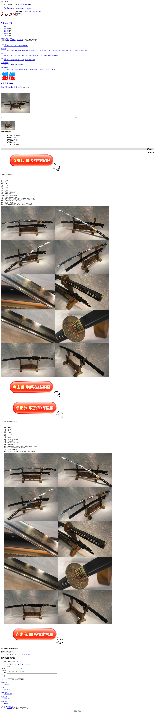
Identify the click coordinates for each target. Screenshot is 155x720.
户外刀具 (13, 40)
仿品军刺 (31, 50)
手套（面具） (14, 69)
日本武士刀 (20, 40)
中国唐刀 (6, 32)
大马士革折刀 (13, 55)
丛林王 (31, 12)
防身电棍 (6, 30)
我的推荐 (28, 9)
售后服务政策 (8, 689)
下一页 (25, 654)
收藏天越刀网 (4, 1)
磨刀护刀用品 (51, 69)
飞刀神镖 (44, 55)
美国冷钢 (20, 64)
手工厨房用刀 (75, 50)
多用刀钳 (50, 55)
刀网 (5, 26)
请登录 (22, 4)
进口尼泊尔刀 (8, 64)
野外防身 (3, 44)
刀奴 (24, 12)
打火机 (40, 69)
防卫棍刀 (42, 50)
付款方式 (6, 35)
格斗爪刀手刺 (38, 55)
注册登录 (6, 684)
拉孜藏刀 (27, 60)
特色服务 (4, 701)
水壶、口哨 (29, 69)
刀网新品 (6, 28)
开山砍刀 (20, 50)
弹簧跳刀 (31, 55)
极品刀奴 (36, 50)
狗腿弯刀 (6, 33)
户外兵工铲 (7, 69)
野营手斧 (68, 50)
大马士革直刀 (13, 50)
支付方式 (4, 692)
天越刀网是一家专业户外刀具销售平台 (12, 87)
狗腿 (34, 12)
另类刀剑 (32, 60)
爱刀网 (11, 706)
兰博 (40, 12)
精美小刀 (3, 53)
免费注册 (27, 4)
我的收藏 (23, 9)
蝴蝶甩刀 (20, 55)
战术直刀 (6, 50)
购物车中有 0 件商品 (6, 38)
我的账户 (6, 7)
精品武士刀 (17, 139)
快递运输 (6, 698)
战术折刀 (6, 55)
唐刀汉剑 (6, 60)
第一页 (17, 654)
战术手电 (35, 69)
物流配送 (4, 697)
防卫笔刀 (25, 55)
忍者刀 (63, 50)
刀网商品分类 (6, 23)
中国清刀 (12, 60)
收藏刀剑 (3, 58)
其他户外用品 (4, 67)
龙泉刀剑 (17, 60)
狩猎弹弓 (25, 46)
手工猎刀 (58, 50)
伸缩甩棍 (12, 46)
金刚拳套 (55, 55)
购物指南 (4, 683)
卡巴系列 (14, 64)
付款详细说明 (8, 694)
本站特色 (6, 703)
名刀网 (6, 706)
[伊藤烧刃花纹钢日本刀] (15, 116)
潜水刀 (47, 50)
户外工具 (44, 69)
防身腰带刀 (22, 69)
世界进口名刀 (4, 63)
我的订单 (12, 9)
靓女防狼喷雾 (19, 46)
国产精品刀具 (83, 50)
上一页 (21, 654)
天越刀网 (9, 708)
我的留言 (17, 9)
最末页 (30, 654)
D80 (27, 12)
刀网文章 (4, 83)
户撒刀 (22, 60)
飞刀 (37, 12)
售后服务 (4, 687)
